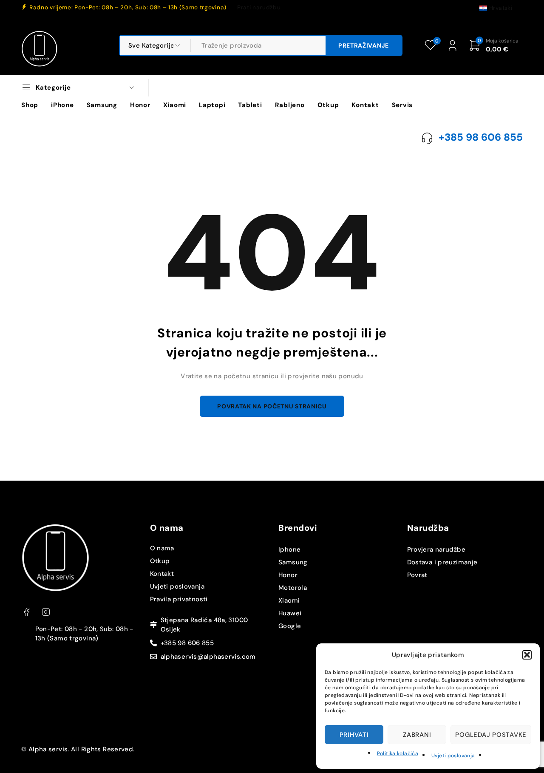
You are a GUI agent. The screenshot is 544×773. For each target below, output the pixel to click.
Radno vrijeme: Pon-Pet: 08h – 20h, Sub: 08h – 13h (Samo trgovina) (128, 7)
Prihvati (354, 735)
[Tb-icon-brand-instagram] (45, 612)
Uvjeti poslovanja (453, 755)
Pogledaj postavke (491, 735)
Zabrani (417, 735)
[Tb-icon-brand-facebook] (26, 612)
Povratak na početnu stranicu (272, 406)
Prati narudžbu (258, 7)
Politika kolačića (397, 753)
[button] (527, 655)
